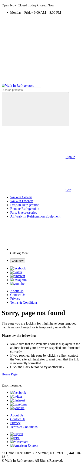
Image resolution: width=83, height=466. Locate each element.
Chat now (17, 260)
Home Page (9, 374)
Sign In (70, 157)
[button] (41, 5)
